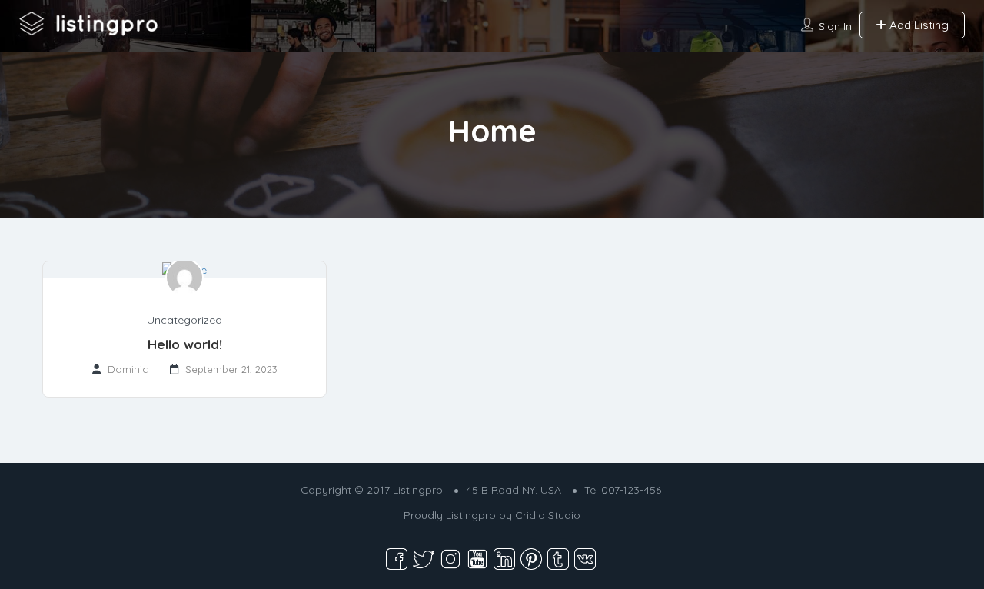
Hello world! (185, 344)
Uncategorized (184, 320)
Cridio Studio (547, 515)
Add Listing (917, 25)
